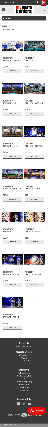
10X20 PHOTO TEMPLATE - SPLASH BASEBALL (33, 274)
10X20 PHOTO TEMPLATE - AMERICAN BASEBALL (34, 103)
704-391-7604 (9, 2)
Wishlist (24, 358)
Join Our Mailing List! (24, 376)
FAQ (24, 379)
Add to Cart (12, 71)
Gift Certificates (24, 355)
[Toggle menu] (3, 9)
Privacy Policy (24, 384)
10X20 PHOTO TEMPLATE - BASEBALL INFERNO (33, 231)
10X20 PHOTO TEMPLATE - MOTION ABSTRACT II (11, 274)
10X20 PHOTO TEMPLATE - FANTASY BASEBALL (33, 60)
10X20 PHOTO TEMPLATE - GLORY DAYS (32, 188)
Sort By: (4, 26)
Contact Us (24, 390)
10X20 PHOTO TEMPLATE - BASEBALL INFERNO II (11, 231)
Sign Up (26, 361)
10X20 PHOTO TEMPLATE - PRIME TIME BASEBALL (10, 103)
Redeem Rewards (24, 373)
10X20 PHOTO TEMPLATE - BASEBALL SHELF (11, 146)
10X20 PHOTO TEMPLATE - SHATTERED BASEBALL (34, 146)
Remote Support (24, 387)
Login (20, 361)
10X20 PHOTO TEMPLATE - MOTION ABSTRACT (11, 317)
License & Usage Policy (24, 382)
